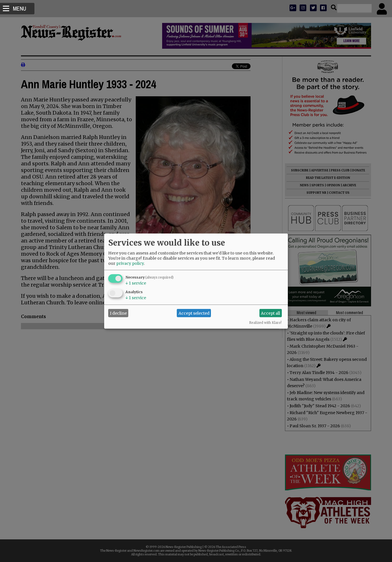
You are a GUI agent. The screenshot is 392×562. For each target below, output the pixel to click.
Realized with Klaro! (265, 323)
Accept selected (193, 313)
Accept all (270, 313)
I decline (118, 313)
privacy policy (130, 263)
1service (135, 283)
